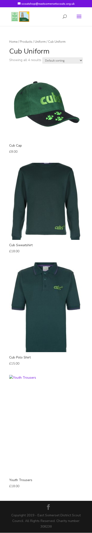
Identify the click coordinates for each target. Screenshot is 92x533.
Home (13, 42)
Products (26, 42)
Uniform (40, 42)
